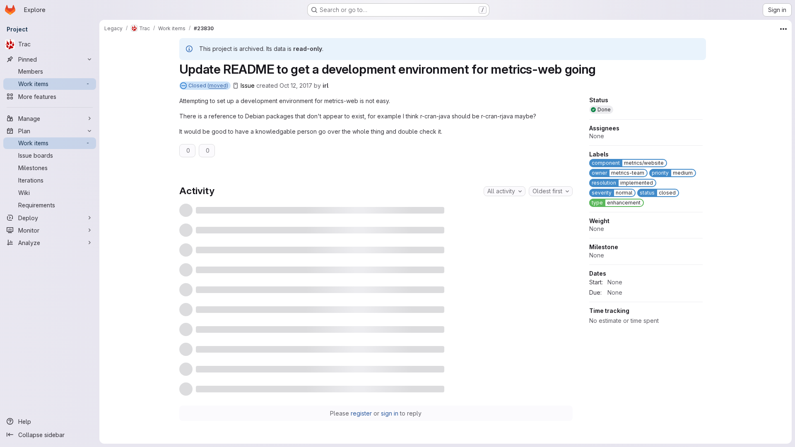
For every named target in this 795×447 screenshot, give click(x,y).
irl (325, 85)
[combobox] (504, 191)
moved (217, 85)
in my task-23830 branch (362, 398)
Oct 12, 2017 (295, 85)
